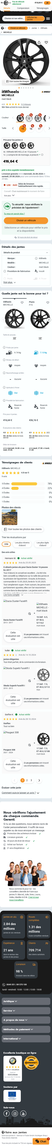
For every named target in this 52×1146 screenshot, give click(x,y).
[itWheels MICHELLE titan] (38, 118)
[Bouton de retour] (14, 780)
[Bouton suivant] (39, 780)
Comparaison (23, 8)
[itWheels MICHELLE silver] (29, 118)
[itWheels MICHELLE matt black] (20, 118)
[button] (26, 253)
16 (31, 128)
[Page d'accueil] (2, 28)
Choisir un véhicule (17, 28)
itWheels (44, 28)
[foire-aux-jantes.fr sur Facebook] (6, 1113)
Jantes (34, 28)
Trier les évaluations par (14, 537)
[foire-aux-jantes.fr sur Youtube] (23, 1113)
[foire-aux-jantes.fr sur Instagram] (15, 1113)
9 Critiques (26, 104)
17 (39, 128)
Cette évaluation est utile (13, 635)
